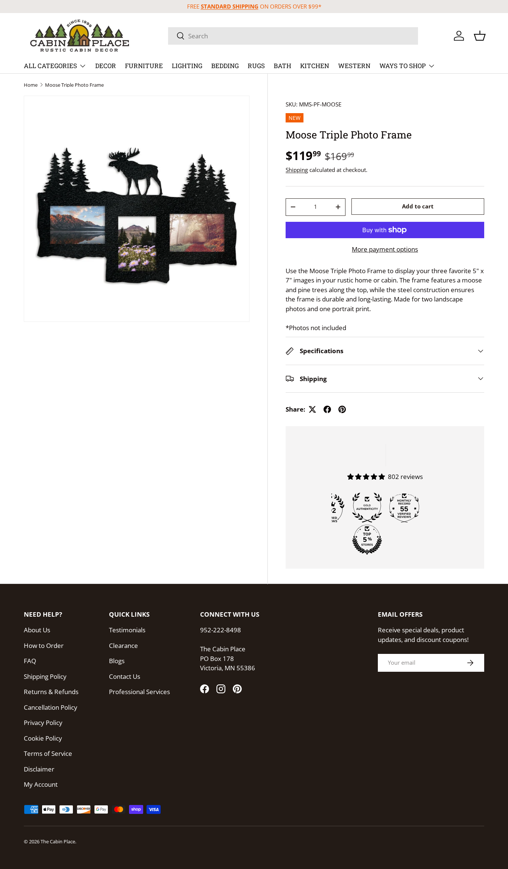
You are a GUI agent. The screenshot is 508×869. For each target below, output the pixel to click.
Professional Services (139, 691)
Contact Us (124, 676)
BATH (282, 65)
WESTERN (354, 65)
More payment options (385, 249)
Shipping (297, 169)
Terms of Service (48, 753)
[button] (480, 36)
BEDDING (225, 65)
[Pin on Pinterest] (342, 409)
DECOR (105, 65)
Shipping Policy (45, 676)
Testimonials (127, 630)
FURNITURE (144, 65)
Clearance (123, 645)
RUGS (256, 65)
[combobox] (293, 36)
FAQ (30, 660)
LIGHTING (187, 65)
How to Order (44, 645)
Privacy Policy (43, 722)
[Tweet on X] (312, 409)
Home (31, 85)
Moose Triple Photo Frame (74, 85)
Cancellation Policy (50, 707)
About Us (37, 630)
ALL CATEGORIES (50, 65)
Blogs (117, 660)
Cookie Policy (43, 738)
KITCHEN (314, 65)
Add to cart (418, 206)
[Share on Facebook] (327, 409)
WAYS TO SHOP (402, 65)
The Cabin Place (58, 841)
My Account (41, 784)
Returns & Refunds (51, 691)
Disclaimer (39, 769)
